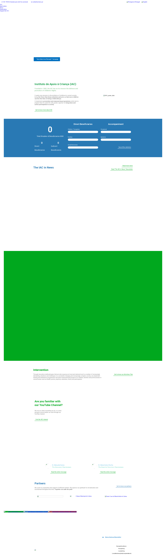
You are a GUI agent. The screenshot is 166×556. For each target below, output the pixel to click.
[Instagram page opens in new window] (162, 2)
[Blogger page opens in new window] (165, 2)
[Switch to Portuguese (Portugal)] (133, 2)
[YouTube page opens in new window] (157, 2)
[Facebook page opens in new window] (152, 2)
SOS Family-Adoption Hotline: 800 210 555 (64, 511)
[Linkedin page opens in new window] (159, 2)
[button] (88, 95)
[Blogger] (116, 532)
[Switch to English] (144, 2)
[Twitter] (104, 532)
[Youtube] (107, 532)
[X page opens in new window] (154, 2)
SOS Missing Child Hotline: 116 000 (38, 511)
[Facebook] (101, 532)
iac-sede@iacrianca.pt (37, 2)
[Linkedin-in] (110, 532)
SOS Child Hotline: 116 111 (15, 511)
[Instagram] (113, 532)
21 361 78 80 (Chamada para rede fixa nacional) (14, 2)
